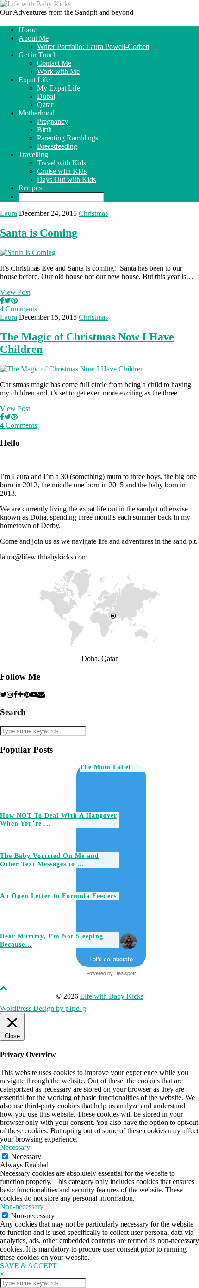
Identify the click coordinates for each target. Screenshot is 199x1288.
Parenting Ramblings (67, 138)
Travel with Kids (61, 163)
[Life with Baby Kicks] (35, 4)
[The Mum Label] (36, 783)
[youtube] (33, 695)
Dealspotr (125, 973)
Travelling (33, 154)
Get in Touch (38, 55)
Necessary (26, 1156)
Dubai (46, 96)
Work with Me (58, 71)
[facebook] (15, 695)
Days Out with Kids (66, 179)
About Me (34, 38)
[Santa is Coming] (28, 252)
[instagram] (10, 695)
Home (28, 30)
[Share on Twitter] (7, 300)
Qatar (45, 105)
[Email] (41, 695)
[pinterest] (27, 695)
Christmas (93, 213)
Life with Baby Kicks (111, 996)
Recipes (30, 188)
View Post (15, 292)
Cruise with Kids (62, 171)
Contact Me (54, 63)
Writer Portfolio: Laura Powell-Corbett (93, 46)
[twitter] (3, 695)
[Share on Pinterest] (14, 300)
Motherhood (37, 113)
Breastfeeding (57, 146)
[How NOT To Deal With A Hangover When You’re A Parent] (115, 792)
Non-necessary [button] (22, 1206)
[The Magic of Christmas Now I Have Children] (72, 369)
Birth (44, 130)
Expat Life (34, 80)
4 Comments (18, 309)
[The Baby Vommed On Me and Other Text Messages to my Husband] (155, 832)
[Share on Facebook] (2, 300)
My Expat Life (58, 88)
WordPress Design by (43, 1008)
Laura (8, 213)
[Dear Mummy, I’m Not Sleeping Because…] (155, 912)
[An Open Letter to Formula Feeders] (155, 872)
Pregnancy (52, 121)
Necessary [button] (15, 1147)
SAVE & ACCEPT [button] (28, 1266)
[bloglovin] (21, 695)
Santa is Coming (38, 233)
